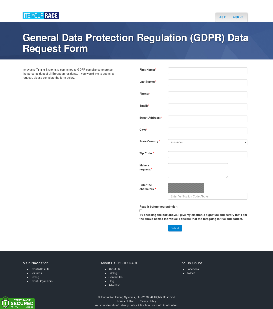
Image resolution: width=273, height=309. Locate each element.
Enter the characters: (147, 189)
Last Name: (147, 84)
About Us (114, 269)
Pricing (35, 277)
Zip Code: (146, 155)
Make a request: (145, 167)
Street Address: (150, 120)
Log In (222, 17)
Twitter (190, 273)
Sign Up (238, 17)
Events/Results (40, 269)
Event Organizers (42, 281)
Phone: (145, 96)
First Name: (147, 71)
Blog (111, 281)
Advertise (114, 285)
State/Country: (149, 143)
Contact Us (116, 277)
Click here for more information (157, 305)
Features (36, 273)
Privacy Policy (147, 301)
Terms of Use (125, 301)
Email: (145, 108)
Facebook (192, 269)
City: (150, 130)
